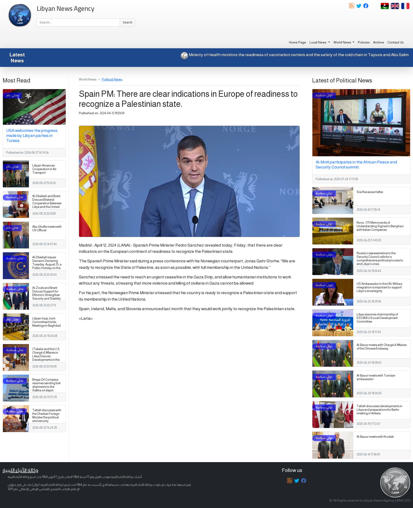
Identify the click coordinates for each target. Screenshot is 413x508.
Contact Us (395, 42)
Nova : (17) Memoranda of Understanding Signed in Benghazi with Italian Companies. (380, 226)
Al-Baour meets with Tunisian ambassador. (376, 377)
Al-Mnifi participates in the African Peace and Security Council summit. (356, 164)
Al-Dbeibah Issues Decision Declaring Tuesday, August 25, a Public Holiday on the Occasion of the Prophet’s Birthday (46, 266)
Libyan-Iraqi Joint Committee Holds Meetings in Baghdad (46, 322)
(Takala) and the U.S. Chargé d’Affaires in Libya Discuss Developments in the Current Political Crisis (47, 356)
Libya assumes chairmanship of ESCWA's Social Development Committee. (377, 318)
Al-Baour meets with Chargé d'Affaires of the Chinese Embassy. (382, 346)
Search (127, 22)
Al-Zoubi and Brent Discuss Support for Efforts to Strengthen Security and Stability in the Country (46, 295)
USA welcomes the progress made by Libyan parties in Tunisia (32, 135)
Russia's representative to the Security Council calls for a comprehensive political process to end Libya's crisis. (380, 259)
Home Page (297, 42)
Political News (112, 79)
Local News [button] (318, 42)
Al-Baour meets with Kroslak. (375, 436)
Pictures (364, 42)
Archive (378, 42)
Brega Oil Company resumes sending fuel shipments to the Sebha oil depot (46, 385)
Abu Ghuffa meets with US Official (47, 228)
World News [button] (342, 42)
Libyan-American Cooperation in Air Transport (44, 169)
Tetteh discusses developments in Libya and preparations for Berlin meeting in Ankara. (379, 410)
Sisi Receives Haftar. (370, 192)
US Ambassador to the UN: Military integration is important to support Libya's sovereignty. (379, 287)
